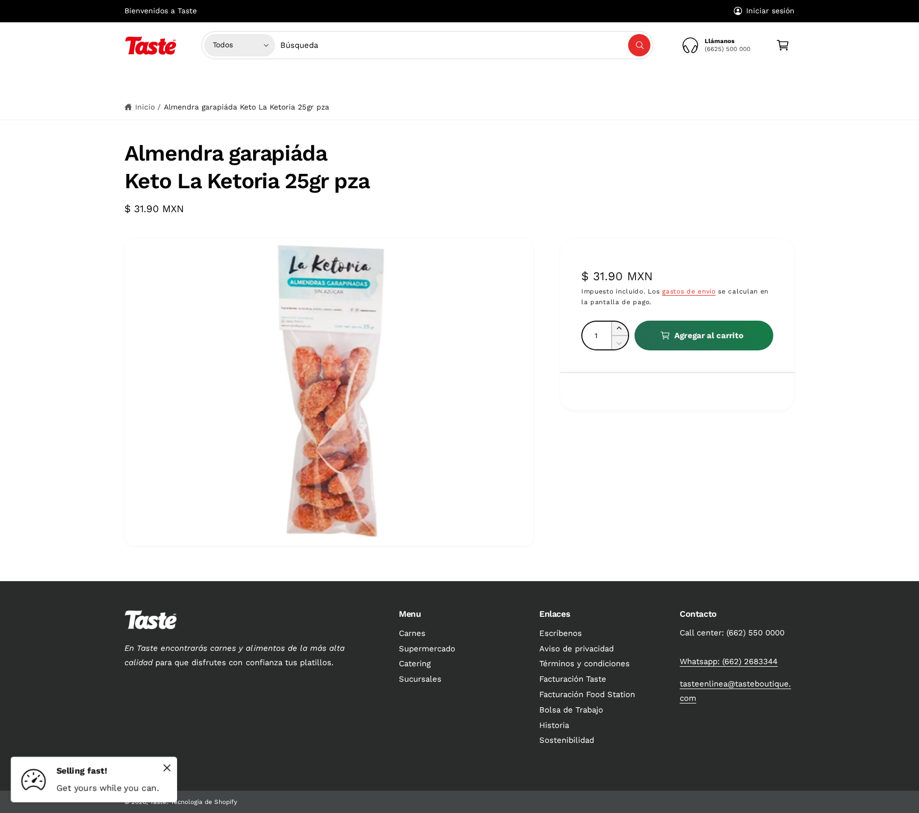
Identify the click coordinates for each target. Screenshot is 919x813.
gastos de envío (689, 291)
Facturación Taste (572, 679)
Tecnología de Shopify (204, 802)
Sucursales (420, 679)
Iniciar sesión (770, 10)
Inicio (145, 107)
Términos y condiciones (584, 663)
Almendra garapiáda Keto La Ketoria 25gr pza (246, 107)
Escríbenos (560, 633)
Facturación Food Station (587, 694)
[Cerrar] (167, 767)
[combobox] (466, 45)
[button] (367, 81)
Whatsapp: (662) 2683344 (729, 661)
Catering (415, 663)
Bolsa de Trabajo (571, 710)
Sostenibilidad (566, 740)
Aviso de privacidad (576, 648)
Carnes (363, 81)
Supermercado (425, 81)
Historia (554, 725)
